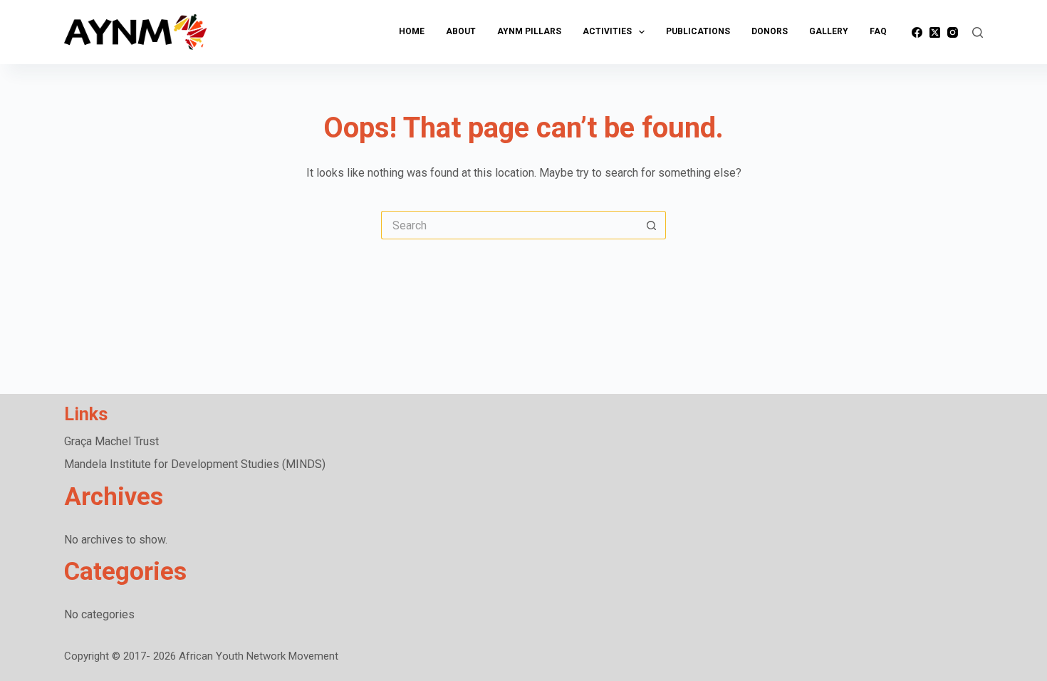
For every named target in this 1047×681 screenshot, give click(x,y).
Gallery (828, 31)
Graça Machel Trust (111, 441)
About (461, 31)
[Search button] (651, 225)
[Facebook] (917, 32)
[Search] (977, 32)
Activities (607, 31)
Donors (769, 31)
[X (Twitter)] (934, 32)
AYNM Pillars (529, 31)
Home (411, 31)
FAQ (878, 31)
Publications (698, 31)
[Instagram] (952, 32)
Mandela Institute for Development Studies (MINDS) (194, 464)
